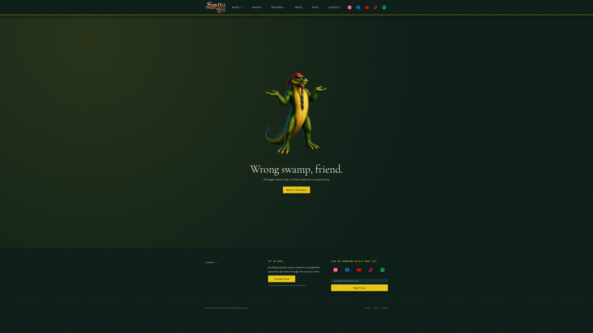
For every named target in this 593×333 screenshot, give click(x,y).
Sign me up (359, 287)
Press (299, 7)
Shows (256, 7)
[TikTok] (375, 7)
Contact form (281, 279)
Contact (334, 7)
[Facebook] (358, 7)
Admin (385, 308)
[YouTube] (367, 7)
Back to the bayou (296, 190)
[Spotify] (384, 7)
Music (236, 7)
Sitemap (209, 262)
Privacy (367, 308)
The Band (277, 7)
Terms (376, 308)
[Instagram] (349, 7)
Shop (315, 7)
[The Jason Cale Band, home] (215, 7)
